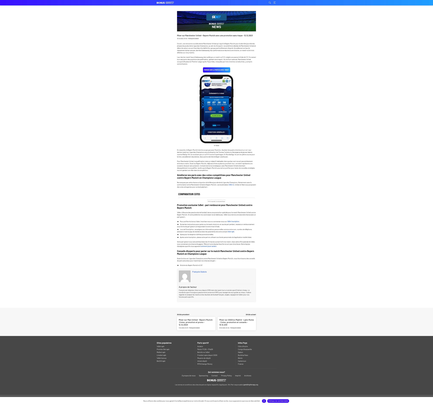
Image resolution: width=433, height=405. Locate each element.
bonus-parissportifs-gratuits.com (168, 3)
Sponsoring (203, 375)
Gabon (240, 352)
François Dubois (199, 271)
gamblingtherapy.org (250, 385)
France (240, 364)
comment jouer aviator (208, 246)
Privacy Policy (226, 375)
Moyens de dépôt (204, 358)
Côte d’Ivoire (243, 346)
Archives (247, 375)
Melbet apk (161, 352)
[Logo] (216, 380)
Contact (214, 375)
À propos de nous (189, 375)
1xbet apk (231, 232)
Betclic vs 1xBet (203, 352)
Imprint (238, 375)
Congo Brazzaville (245, 349)
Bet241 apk (161, 361)
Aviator (200, 346)
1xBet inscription (233, 221)
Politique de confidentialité (278, 401)
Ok (264, 401)
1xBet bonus (161, 358)
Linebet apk (161, 355)
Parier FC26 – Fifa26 (205, 349)
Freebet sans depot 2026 (207, 355)
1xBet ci (231, 185)
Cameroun (242, 361)
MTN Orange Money (204, 364)
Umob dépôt (202, 361)
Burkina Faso (243, 355)
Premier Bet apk (163, 349)
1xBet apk (160, 346)
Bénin (240, 358)
